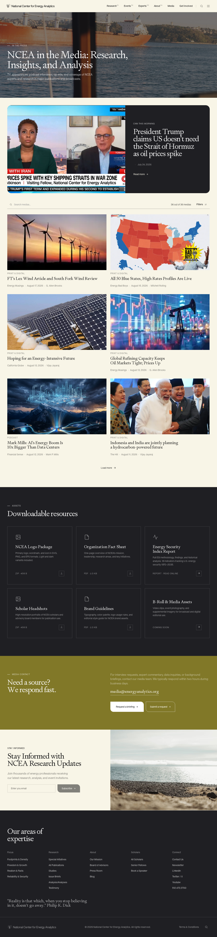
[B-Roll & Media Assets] (177, 613)
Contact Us (177, 859)
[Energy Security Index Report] (177, 555)
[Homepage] (30, 6)
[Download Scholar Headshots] (39, 613)
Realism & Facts (15, 871)
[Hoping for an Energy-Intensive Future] (56, 330)
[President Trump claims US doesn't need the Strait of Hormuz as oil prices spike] (108, 149)
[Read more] (141, 174)
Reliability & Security (17, 877)
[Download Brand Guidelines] (108, 613)
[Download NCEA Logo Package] (39, 555)
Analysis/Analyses (58, 882)
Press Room (96, 871)
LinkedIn (176, 871)
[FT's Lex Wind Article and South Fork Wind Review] (56, 251)
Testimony (54, 888)
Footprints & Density (17, 859)
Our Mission (96, 859)
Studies (52, 871)
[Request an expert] (134, 692)
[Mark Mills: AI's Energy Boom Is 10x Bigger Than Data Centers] (56, 417)
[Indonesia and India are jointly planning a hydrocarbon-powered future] (160, 417)
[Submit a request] (160, 707)
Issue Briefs (55, 877)
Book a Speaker (139, 871)
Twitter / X (177, 877)
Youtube (176, 882)
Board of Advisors (99, 865)
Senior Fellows (138, 865)
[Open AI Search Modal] (201, 6)
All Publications (56, 865)
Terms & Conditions (189, 927)
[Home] (31, 927)
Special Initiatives (57, 859)
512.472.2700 (179, 888)
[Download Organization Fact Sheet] (108, 555)
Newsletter (178, 865)
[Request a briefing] (127, 707)
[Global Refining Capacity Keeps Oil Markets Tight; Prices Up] (160, 333)
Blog (92, 877)
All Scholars (137, 859)
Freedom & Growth (17, 865)
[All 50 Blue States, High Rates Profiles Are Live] (160, 251)
